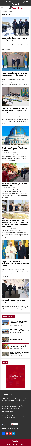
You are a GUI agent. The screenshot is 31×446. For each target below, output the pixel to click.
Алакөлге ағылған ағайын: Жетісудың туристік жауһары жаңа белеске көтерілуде (18, 322)
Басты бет (5, 2)
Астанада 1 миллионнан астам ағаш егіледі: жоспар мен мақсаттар (13, 301)
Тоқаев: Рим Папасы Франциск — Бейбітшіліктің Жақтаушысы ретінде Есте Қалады (15, 263)
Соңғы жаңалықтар (8, 316)
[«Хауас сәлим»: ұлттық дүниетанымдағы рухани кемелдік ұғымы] (5, 354)
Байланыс (19, 2)
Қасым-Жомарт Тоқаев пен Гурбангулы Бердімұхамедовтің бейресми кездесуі (14, 74)
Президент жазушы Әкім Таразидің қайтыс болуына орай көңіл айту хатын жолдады (14, 149)
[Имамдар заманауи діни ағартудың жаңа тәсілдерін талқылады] (5, 339)
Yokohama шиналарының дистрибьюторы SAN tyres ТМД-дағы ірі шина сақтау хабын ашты (19, 331)
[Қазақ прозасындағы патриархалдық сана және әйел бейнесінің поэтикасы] (5, 346)
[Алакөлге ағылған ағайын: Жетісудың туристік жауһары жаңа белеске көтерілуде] (5, 322)
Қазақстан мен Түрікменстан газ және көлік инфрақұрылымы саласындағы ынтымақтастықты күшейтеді (14, 110)
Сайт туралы (12, 2)
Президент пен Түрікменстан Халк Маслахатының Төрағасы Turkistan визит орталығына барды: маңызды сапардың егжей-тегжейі (15, 223)
